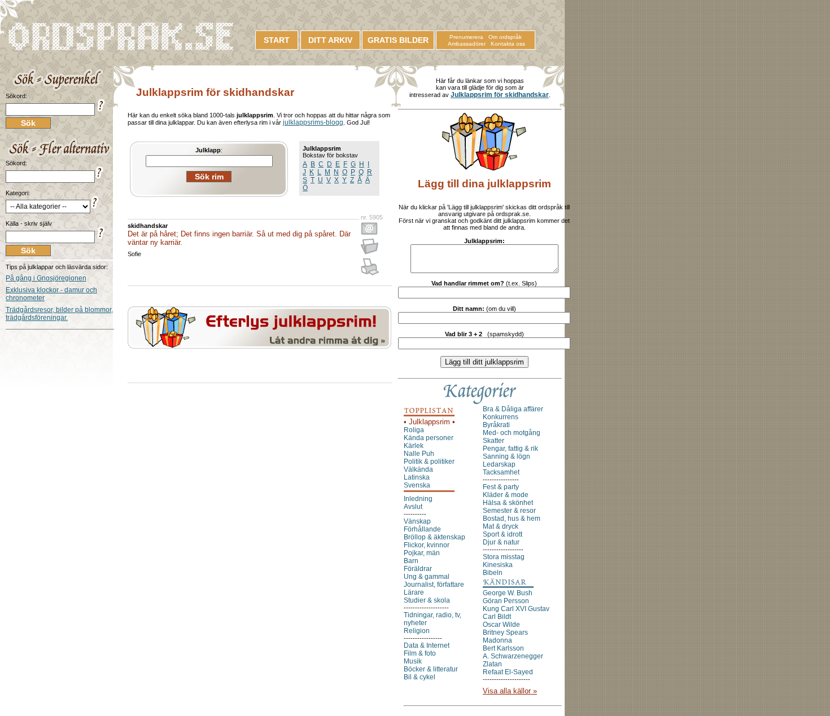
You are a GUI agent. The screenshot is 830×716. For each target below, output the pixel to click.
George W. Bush (507, 593)
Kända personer (428, 438)
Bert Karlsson (503, 648)
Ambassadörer (467, 44)
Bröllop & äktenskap (434, 537)
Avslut (413, 507)
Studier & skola (427, 600)
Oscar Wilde (501, 625)
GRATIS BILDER (398, 40)
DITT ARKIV (330, 40)
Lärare (414, 592)
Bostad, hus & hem (511, 518)
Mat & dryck (500, 526)
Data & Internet (426, 645)
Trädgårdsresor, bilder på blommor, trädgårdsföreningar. (59, 314)
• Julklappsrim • (429, 422)
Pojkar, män (422, 553)
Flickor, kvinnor (426, 545)
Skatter (493, 441)
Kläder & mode (505, 495)
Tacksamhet (501, 472)
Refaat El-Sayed (508, 672)
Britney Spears (505, 632)
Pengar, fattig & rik (510, 449)
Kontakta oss (508, 44)
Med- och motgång (511, 433)
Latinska (417, 477)
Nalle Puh (419, 454)
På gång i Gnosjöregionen (46, 278)
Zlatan (492, 664)
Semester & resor (509, 511)
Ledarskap (499, 464)
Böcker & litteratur (431, 669)
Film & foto (420, 653)
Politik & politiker (429, 461)
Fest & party (501, 487)
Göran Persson (506, 601)
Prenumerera (466, 37)
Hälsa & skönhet (508, 503)
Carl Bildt (497, 617)
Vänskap (417, 521)
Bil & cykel (419, 677)
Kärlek (413, 446)
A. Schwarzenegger (513, 656)
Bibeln (493, 573)
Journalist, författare (434, 584)
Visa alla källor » (510, 691)
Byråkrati (496, 425)
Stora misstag (504, 557)
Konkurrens (500, 417)
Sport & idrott (502, 534)
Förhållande (422, 529)
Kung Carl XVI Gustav (516, 609)
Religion (417, 631)
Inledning (418, 499)
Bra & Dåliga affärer (513, 409)
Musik (413, 661)
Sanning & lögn (506, 456)
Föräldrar (418, 569)
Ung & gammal (426, 577)
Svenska (417, 485)
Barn (411, 561)
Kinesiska (498, 565)
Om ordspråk (505, 37)
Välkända (418, 469)
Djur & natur (501, 542)
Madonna (497, 640)
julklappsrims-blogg (313, 122)
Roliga (414, 430)
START (277, 40)
